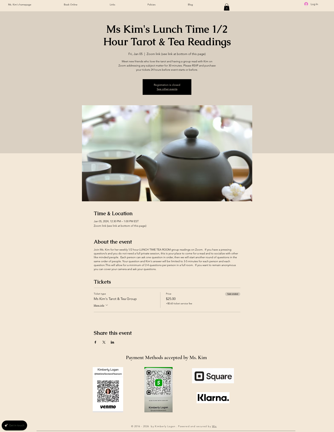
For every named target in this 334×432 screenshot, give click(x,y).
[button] (227, 7)
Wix (214, 426)
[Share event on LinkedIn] (112, 342)
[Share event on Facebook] (95, 342)
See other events (167, 89)
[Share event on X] (104, 342)
